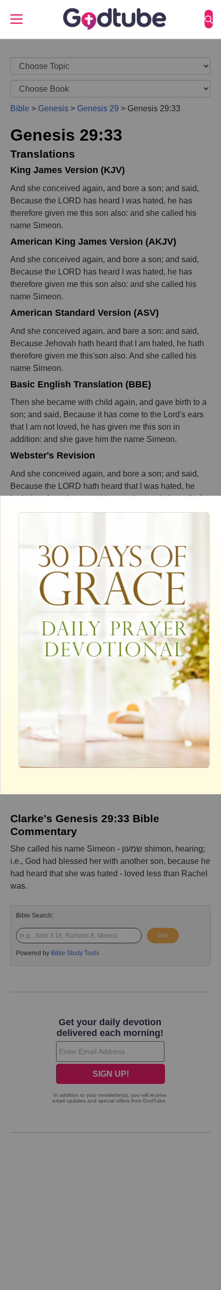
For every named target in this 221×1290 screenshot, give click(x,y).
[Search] (209, 19)
